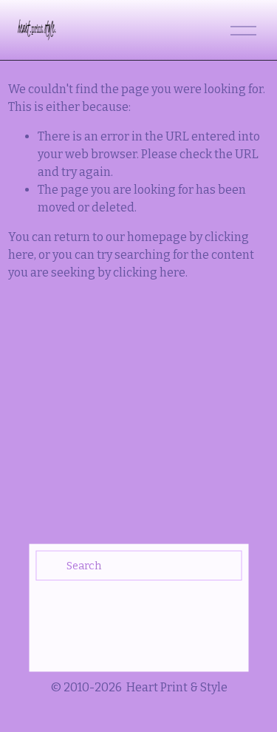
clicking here (149, 272)
